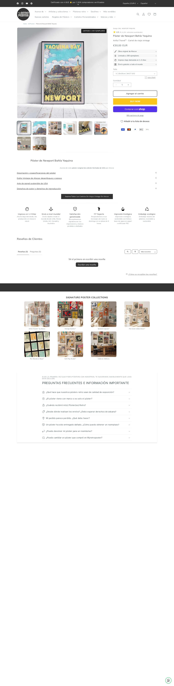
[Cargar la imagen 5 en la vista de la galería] (85, 128)
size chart (151, 77)
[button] (40, 11)
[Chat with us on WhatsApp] (168, 680)
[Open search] (128, 251)
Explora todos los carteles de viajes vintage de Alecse (87, 196)
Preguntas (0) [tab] (35, 252)
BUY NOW (135, 101)
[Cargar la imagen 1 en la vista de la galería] (24, 128)
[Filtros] (135, 251)
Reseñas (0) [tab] (23, 252)
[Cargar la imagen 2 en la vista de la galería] (39, 128)
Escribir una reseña (87, 264)
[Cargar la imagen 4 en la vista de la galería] (70, 128)
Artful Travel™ (120, 40)
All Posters (31, 23)
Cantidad (117, 81)
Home (25, 23)
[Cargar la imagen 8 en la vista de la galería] (39, 143)
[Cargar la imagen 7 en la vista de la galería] (24, 143)
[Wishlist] (149, 14)
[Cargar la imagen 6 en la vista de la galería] (101, 128)
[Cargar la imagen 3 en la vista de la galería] (55, 128)
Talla (115, 69)
